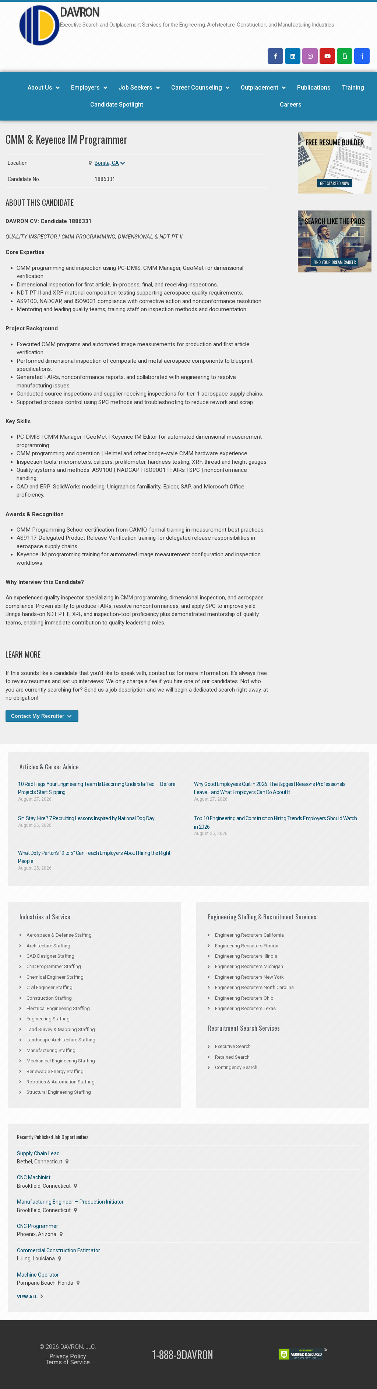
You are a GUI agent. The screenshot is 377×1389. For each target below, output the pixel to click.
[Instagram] (310, 56)
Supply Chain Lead (38, 1153)
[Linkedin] (292, 56)
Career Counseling (196, 87)
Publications (314, 87)
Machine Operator (38, 1275)
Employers (85, 87)
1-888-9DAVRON (182, 1354)
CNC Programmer (37, 1226)
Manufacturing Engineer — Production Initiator (70, 1202)
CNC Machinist (33, 1177)
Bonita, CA (107, 163)
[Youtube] (327, 56)
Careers (291, 104)
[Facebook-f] (275, 56)
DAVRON (79, 12)
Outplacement (259, 87)
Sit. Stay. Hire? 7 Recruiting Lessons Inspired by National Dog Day (86, 818)
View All (27, 1296)
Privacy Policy (67, 1356)
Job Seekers (135, 87)
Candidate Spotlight (116, 104)
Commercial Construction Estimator (58, 1250)
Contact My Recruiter (38, 716)
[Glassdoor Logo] (344, 56)
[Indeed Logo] (362, 56)
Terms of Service (68, 1362)
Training (353, 87)
